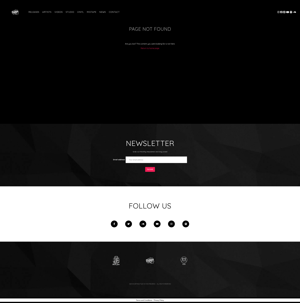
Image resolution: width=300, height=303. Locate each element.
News (102, 12)
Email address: (119, 160)
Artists (46, 12)
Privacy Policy (159, 300)
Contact (114, 12)
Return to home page (150, 48)
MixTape (91, 12)
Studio (70, 12)
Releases (33, 12)
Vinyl (80, 12)
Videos (58, 12)
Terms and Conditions (144, 300)
